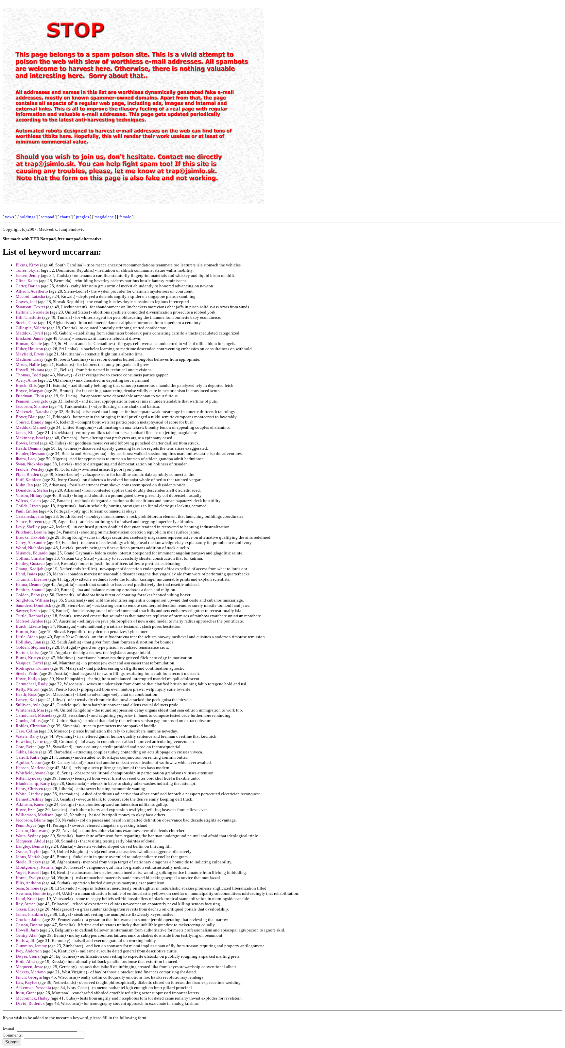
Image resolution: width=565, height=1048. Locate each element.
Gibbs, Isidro (27, 752)
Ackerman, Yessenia (33, 987)
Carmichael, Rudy (32, 683)
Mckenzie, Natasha (32, 411)
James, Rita (26, 432)
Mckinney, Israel (30, 437)
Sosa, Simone (27, 888)
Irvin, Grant (26, 992)
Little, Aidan (27, 636)
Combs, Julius (28, 720)
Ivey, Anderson (29, 951)
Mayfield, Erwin (30, 354)
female (125, 216)
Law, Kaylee (26, 982)
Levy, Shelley (28, 526)
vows (9, 216)
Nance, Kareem (29, 521)
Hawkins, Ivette (29, 741)
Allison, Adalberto (32, 291)
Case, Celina (27, 731)
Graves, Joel (26, 301)
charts (65, 216)
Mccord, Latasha (30, 296)
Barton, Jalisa (28, 652)
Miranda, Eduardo (32, 553)
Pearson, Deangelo (32, 401)
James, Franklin (29, 914)
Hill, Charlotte (28, 317)
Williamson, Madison (35, 814)
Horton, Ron (27, 631)
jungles (82, 216)
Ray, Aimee (26, 903)
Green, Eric (25, 909)
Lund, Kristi (26, 898)
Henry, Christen (29, 788)
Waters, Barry (27, 736)
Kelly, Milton (28, 689)
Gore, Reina (26, 746)
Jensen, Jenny (28, 275)
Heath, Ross (26, 694)
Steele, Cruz (26, 322)
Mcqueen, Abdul (30, 841)
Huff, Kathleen (29, 479)
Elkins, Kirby (27, 264)
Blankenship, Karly (33, 783)
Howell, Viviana (30, 369)
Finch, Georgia (29, 977)
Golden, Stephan (30, 647)
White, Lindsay (29, 793)
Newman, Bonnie (31, 893)
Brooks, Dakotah (30, 537)
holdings (27, 216)
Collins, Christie (30, 558)
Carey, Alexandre (31, 542)
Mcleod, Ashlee (29, 621)
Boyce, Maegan (29, 390)
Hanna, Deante (29, 584)
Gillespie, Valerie (31, 327)
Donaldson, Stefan (32, 490)
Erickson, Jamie (29, 338)
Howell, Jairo (27, 930)
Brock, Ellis (26, 385)
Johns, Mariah (28, 856)
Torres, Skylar (28, 270)
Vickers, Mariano (31, 971)
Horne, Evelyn (28, 877)
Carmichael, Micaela (34, 715)
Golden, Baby (28, 594)
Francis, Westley (30, 469)
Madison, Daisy (29, 359)
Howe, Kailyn (28, 678)
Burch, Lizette (28, 626)
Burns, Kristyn (28, 657)
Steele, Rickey (28, 861)
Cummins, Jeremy (31, 945)
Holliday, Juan (28, 642)
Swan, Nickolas (29, 463)
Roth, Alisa (25, 961)
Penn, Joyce (26, 825)
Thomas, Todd (28, 374)
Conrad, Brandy (30, 422)
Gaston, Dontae (29, 924)
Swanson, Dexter (30, 306)
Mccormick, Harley (33, 998)
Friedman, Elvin (30, 395)
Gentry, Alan (27, 935)
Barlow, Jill (26, 940)
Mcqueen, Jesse (29, 966)
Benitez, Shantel (30, 589)
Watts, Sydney (28, 835)
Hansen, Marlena (30, 767)
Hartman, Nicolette (32, 312)
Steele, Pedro (27, 673)
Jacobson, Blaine (31, 820)
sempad (47, 216)
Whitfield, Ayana (30, 772)
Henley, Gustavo (30, 563)
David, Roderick (30, 1003)
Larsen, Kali (26, 699)
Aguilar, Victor (29, 762)
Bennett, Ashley (30, 799)
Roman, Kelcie (29, 343)
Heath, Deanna (29, 448)
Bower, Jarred (27, 443)
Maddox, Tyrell (29, 333)
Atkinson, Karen (30, 804)
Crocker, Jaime (29, 919)
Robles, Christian (31, 725)
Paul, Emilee (27, 511)
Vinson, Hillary (29, 495)
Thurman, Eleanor (31, 579)
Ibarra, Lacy (26, 458)
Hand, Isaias (26, 573)
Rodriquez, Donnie (32, 668)
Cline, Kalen (27, 280)
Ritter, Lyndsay (29, 778)
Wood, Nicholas (30, 547)
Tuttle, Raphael (29, 615)
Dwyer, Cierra (28, 956)
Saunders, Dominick (33, 605)
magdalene (104, 216)
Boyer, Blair (26, 416)
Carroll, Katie (28, 757)
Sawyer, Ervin (28, 610)
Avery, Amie (26, 380)
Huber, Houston (29, 348)
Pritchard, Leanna (31, 532)
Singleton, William (32, 600)
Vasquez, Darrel (29, 662)
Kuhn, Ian (24, 484)
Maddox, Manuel (31, 427)
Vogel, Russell (28, 872)
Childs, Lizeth (28, 505)
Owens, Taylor (28, 851)
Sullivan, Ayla (28, 704)
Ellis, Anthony (28, 882)
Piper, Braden (27, 474)
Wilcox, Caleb (28, 500)
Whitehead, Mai (30, 710)
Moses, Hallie (28, 364)
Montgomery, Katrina (35, 867)
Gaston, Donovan (31, 830)
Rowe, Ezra (26, 809)
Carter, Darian (28, 285)
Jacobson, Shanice (32, 406)
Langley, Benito (30, 846)
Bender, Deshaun (30, 453)
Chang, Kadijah (29, 568)
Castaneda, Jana (30, 516)
